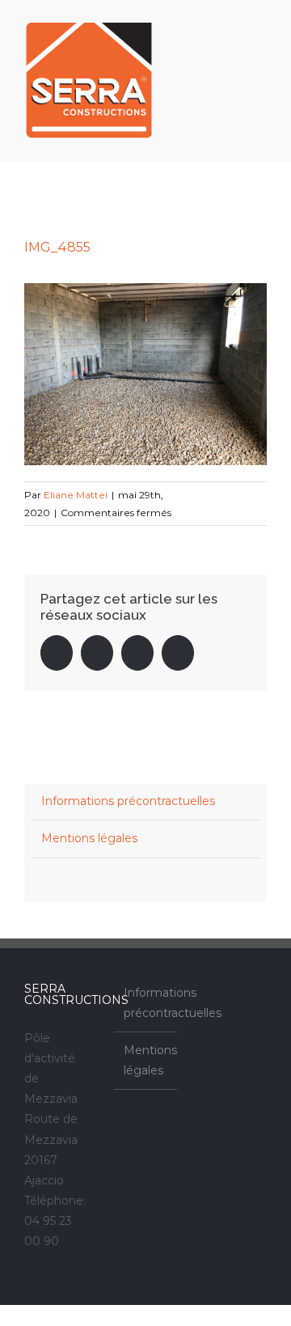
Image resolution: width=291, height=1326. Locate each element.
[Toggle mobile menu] (260, 27)
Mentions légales (89, 838)
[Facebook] (224, 992)
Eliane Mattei (76, 495)
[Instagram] (246, 992)
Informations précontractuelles (128, 801)
